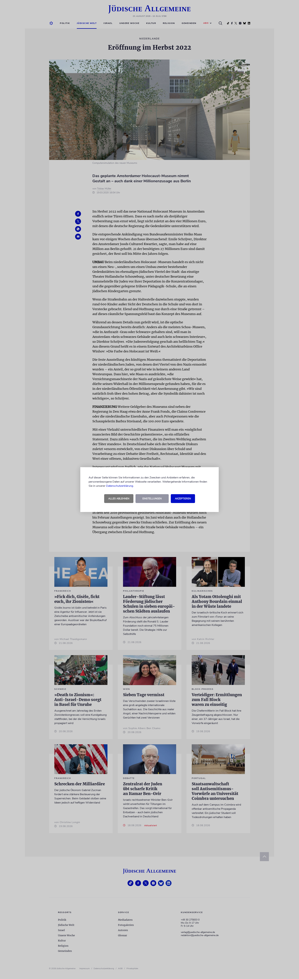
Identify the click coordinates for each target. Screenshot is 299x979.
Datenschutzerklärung (119, 486)
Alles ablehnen (118, 498)
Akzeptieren (183, 498)
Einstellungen (152, 498)
